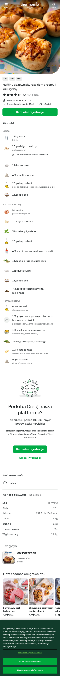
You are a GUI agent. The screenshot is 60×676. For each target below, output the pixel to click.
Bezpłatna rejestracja (30, 112)
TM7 (5, 79)
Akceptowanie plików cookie (30, 670)
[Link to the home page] (30, 5)
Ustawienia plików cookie (30, 653)
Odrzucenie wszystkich (30, 661)
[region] (30, 648)
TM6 (12, 79)
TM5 (19, 79)
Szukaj (54, 8)
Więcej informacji (30, 457)
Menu (6, 8)
